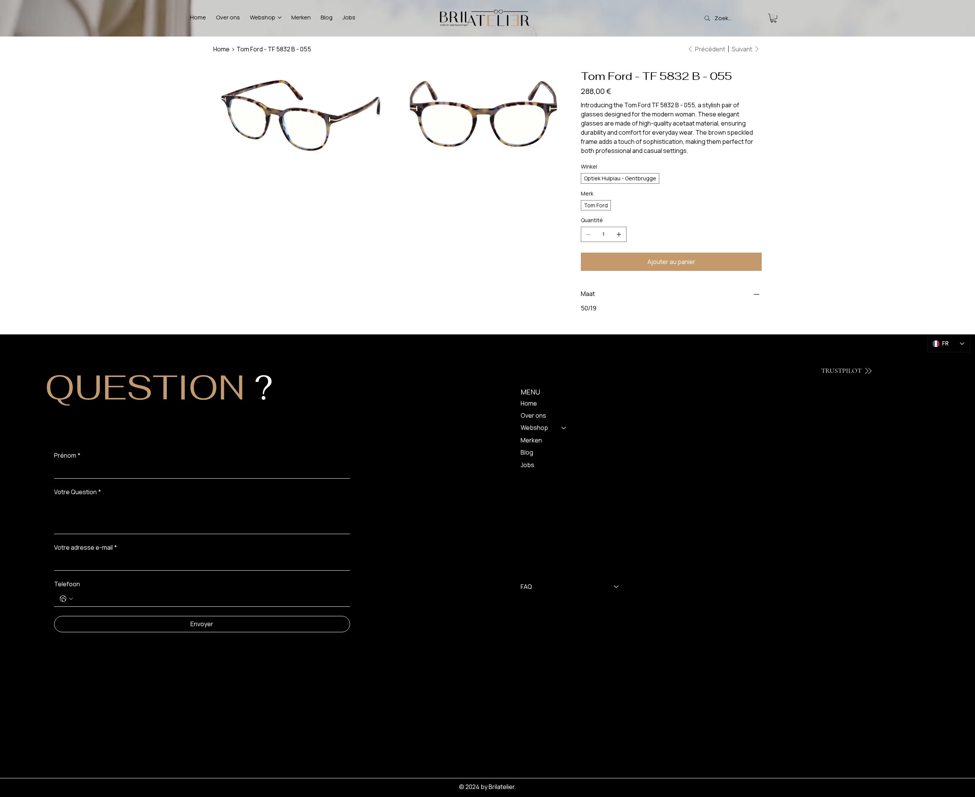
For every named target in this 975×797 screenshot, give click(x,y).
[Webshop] (564, 428)
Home (529, 403)
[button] (773, 18)
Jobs (527, 465)
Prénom (67, 455)
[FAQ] (616, 587)
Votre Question (77, 492)
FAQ (526, 586)
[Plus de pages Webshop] (279, 17)
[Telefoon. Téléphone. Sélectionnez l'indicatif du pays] (66, 598)
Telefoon (67, 584)
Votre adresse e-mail (85, 547)
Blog (527, 452)
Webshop (534, 427)
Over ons (533, 415)
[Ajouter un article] (619, 234)
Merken (531, 440)
